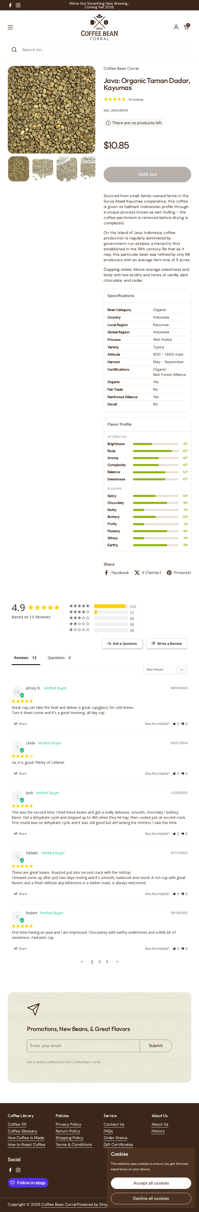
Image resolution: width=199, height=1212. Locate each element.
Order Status (115, 1137)
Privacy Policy (68, 1124)
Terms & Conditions (74, 1144)
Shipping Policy (69, 1137)
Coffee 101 (17, 1124)
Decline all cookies (151, 1198)
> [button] (117, 961)
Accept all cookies (151, 1183)
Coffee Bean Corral (58, 1204)
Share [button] (22, 724)
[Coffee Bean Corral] (99, 27)
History (158, 1131)
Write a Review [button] (169, 643)
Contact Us (114, 1124)
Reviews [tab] (21, 657)
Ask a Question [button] (125, 643)
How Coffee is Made (26, 1137)
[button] (186, 27)
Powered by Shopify (95, 1204)
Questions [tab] (56, 657)
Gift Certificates (118, 1144)
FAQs (108, 1131)
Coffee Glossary (22, 1131)
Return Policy (68, 1131)
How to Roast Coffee (26, 1144)
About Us (160, 1124)
